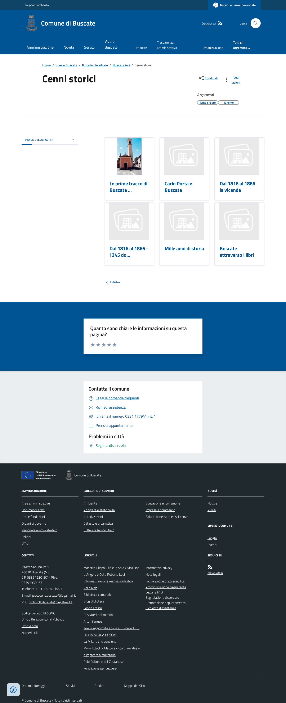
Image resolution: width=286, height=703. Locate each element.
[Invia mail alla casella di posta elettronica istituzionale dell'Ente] (54, 595)
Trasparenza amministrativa (167, 45)
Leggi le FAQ (154, 592)
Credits (99, 685)
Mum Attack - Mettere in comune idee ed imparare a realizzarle (112, 651)
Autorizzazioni (93, 516)
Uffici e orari (30, 625)
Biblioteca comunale (98, 594)
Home (46, 65)
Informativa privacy (159, 567)
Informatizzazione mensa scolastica (108, 581)
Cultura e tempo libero (99, 530)
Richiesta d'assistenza (161, 607)
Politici (26, 536)
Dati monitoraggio (34, 685)
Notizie (212, 503)
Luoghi (212, 537)
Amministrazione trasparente (166, 586)
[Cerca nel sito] (254, 23)
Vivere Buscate (111, 44)
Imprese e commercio (160, 509)
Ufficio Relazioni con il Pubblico (43, 619)
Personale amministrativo (39, 530)
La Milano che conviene (100, 641)
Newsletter (215, 572)
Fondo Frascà (93, 607)
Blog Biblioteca (94, 601)
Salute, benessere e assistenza (167, 516)
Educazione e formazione (163, 503)
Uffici (25, 543)
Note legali (153, 574)
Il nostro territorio (95, 65)
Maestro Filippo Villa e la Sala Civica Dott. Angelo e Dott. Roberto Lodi (111, 571)
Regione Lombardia (37, 5)
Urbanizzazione (213, 47)
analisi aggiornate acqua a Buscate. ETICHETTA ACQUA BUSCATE (111, 631)
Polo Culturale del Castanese (104, 661)
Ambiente (90, 503)
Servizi (89, 47)
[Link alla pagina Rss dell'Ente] (210, 567)
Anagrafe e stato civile (99, 509)
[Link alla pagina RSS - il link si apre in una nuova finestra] (220, 23)
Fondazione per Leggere (100, 668)
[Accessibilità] (13, 689)
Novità (69, 47)
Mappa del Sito (134, 685)
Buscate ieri (121, 65)
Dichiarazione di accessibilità (165, 581)
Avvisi (211, 509)
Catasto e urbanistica (98, 523)
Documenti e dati (33, 509)
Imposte (141, 47)
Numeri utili (29, 632)
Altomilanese (93, 621)
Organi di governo (34, 523)
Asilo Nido (90, 587)
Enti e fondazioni (33, 516)
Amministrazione (40, 47)
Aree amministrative (36, 503)
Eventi (211, 544)
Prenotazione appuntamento (166, 602)
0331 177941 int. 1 (48, 588)
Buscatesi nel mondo (98, 614)
